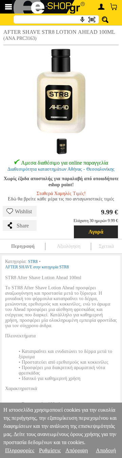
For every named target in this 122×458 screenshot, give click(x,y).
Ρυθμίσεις (50, 450)
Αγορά (95, 232)
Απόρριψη (76, 450)
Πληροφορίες (19, 450)
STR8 (33, 261)
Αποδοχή (106, 450)
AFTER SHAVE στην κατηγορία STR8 (37, 267)
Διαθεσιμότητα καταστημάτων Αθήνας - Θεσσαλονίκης (61, 169)
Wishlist (23, 211)
